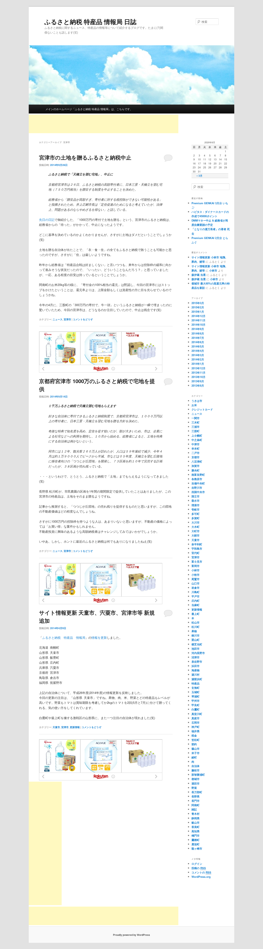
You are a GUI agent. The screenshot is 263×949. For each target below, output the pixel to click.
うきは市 (196, 401)
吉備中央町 (198, 483)
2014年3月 (197, 355)
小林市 (213, 270)
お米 (194, 405)
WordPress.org (201, 877)
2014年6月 (197, 342)
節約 (194, 744)
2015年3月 (197, 303)
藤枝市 (195, 770)
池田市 (195, 649)
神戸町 (195, 727)
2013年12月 (198, 368)
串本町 (195, 448)
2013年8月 (197, 385)
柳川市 (195, 635)
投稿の (198, 868)
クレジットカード (202, 409)
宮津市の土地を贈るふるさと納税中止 (85, 157)
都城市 (195, 779)
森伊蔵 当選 (198, 275)
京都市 (195, 457)
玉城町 (195, 692)
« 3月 (199, 175)
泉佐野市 (196, 661)
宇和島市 (196, 548)
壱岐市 (195, 509)
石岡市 (195, 722)
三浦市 (195, 427)
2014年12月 (198, 316)
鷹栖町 (195, 840)
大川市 (195, 522)
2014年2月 (197, 359)
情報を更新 (99, 637)
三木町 (195, 422)
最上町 (195, 614)
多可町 (195, 514)
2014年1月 (197, 364)
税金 (194, 735)
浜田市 (195, 666)
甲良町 (195, 705)
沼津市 (195, 657)
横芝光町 (196, 644)
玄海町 (195, 688)
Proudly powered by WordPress (131, 935)
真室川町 (196, 714)
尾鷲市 (195, 579)
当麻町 (195, 605)
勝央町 (195, 470)
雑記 (194, 809)
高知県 (195, 831)
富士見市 (196, 561)
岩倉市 (195, 588)
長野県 (195, 796)
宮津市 (67, 319)
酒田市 (195, 783)
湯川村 (195, 674)
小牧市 (195, 575)
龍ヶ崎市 (196, 848)
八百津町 (196, 461)
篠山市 (195, 749)
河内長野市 (198, 653)
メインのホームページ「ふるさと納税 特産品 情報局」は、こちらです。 (89, 109)
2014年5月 (197, 346)
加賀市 (195, 466)
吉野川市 (196, 488)
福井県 (195, 731)
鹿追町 (195, 844)
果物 (194, 631)
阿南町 (195, 805)
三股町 (195, 431)
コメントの (201, 872)
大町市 (195, 531)
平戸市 (195, 596)
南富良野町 (198, 475)
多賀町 (195, 518)
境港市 (195, 505)
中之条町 (196, 440)
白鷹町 (195, 709)
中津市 (195, 444)
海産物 (195, 670)
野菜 (194, 788)
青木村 (195, 814)
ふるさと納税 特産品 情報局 (63, 637)
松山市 (195, 622)
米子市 (195, 753)
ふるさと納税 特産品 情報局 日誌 (90, 21)
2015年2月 (197, 307)
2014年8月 (197, 333)
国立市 (195, 496)
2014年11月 (198, 320)
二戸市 (195, 453)
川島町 (195, 592)
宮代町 (195, 553)
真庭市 (195, 718)
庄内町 (195, 601)
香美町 (195, 827)
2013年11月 (198, 372)
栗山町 (195, 640)
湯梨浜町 (196, 679)
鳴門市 (195, 835)
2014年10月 (198, 324)
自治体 (195, 766)
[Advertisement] (103, 124)
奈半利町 (196, 544)
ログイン (196, 864)
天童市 (56, 727)
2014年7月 (197, 338)
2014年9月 (197, 329)
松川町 (195, 627)
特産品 (195, 683)
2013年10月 (198, 377)
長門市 (195, 801)
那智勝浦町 (198, 774)
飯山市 (195, 822)
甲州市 (195, 701)
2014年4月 (197, 351)
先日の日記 (46, 219)
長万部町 (196, 792)
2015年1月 (197, 312)
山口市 (195, 583)
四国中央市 (198, 492)
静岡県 (195, 818)
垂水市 (195, 500)
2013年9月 (197, 381)
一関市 (195, 418)
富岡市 (195, 566)
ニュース (57, 319)
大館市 (195, 535)
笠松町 (195, 740)
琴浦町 (195, 696)
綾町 (194, 757)
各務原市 (196, 479)
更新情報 (75, 727)
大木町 (195, 527)
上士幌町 (196, 435)
